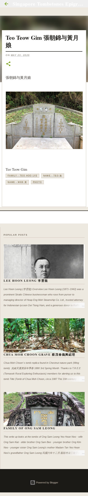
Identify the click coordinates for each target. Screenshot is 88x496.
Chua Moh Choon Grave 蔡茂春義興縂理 (39, 354)
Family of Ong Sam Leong (30, 428)
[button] (8, 64)
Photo (37, 182)
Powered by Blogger (46, 482)
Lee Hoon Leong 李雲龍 (26, 280)
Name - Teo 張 (52, 176)
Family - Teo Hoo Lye (22, 176)
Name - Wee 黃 (17, 182)
